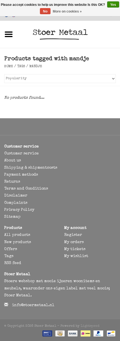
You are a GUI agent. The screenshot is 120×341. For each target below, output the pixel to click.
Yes (113, 5)
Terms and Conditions (26, 189)
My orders (74, 242)
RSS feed (12, 263)
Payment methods (21, 175)
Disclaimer (15, 196)
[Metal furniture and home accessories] (69, 34)
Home (8, 66)
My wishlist (76, 256)
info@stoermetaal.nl (33, 305)
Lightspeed (90, 326)
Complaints (15, 203)
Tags (21, 66)
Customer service (21, 154)
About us (12, 161)
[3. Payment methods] (46, 333)
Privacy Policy (19, 210)
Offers (10, 249)
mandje (35, 66)
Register (73, 235)
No (45, 11)
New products (17, 242)
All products (17, 235)
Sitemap (12, 217)
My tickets (74, 249)
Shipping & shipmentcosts (30, 168)
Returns (12, 182)
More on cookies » (67, 11)
